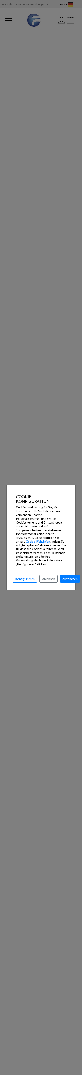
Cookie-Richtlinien (38, 541)
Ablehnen (48, 579)
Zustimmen (70, 579)
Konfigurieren (25, 579)
